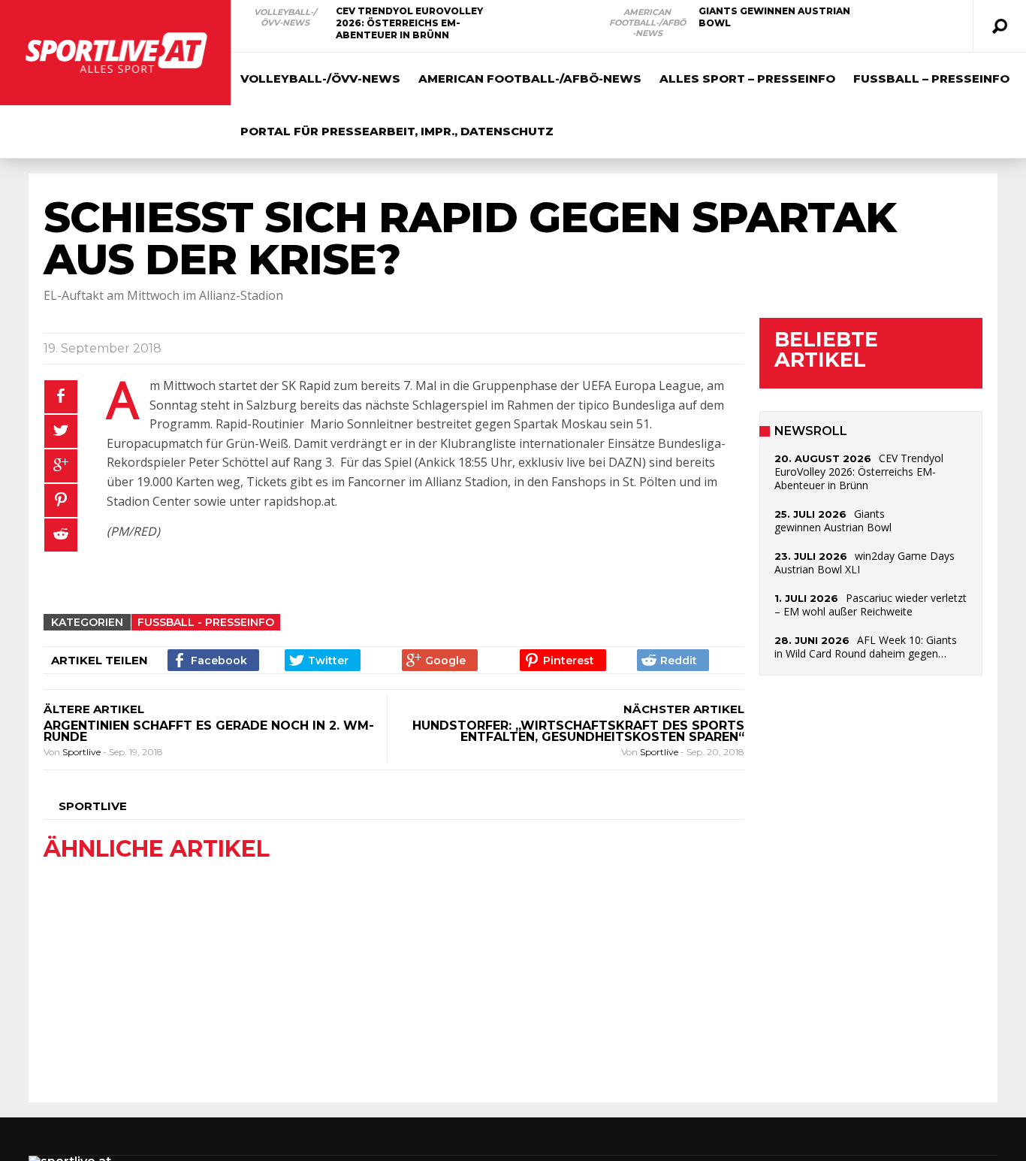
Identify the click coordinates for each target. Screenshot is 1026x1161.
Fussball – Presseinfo (931, 78)
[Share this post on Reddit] (60, 535)
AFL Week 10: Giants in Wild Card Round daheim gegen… (865, 647)
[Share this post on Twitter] (60, 431)
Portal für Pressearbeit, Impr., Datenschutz (397, 131)
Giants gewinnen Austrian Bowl (833, 520)
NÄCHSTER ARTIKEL (683, 709)
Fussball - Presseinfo (205, 622)
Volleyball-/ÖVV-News (285, 17)
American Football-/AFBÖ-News (647, 22)
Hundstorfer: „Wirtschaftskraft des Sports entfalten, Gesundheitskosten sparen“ (578, 731)
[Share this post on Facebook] (60, 396)
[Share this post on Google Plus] (60, 465)
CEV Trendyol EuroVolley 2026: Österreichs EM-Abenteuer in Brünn (409, 23)
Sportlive (82, 751)
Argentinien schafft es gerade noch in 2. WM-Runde (209, 731)
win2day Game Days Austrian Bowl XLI (864, 562)
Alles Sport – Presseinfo (747, 78)
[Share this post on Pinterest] (60, 500)
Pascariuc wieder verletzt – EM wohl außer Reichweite (870, 604)
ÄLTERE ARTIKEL (94, 709)
